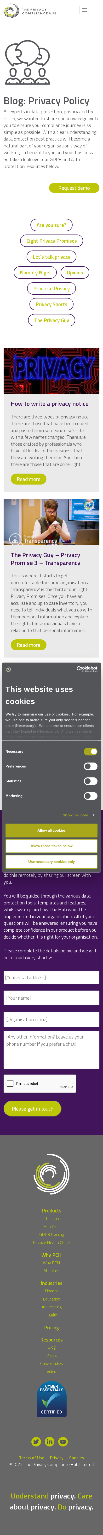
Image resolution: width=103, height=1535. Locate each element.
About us (51, 1270)
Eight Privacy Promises (51, 241)
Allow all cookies (51, 830)
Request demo (74, 188)
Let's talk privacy (51, 257)
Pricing (51, 1327)
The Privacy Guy (51, 320)
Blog (52, 1347)
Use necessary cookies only (51, 862)
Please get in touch (32, 1108)
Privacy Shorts (51, 304)
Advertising (52, 1307)
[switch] (90, 766)
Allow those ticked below (52, 846)
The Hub (51, 1218)
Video (51, 1371)
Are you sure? (51, 225)
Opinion (75, 272)
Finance (51, 1291)
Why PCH (51, 1262)
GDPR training (51, 1234)
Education (51, 1299)
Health (51, 1315)
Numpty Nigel (35, 272)
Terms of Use (31, 1457)
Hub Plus (51, 1226)
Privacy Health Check (51, 1242)
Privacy (56, 1457)
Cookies (76, 1457)
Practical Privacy (51, 288)
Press (51, 1355)
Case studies (51, 1363)
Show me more (75, 815)
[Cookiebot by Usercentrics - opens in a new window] (76, 669)
